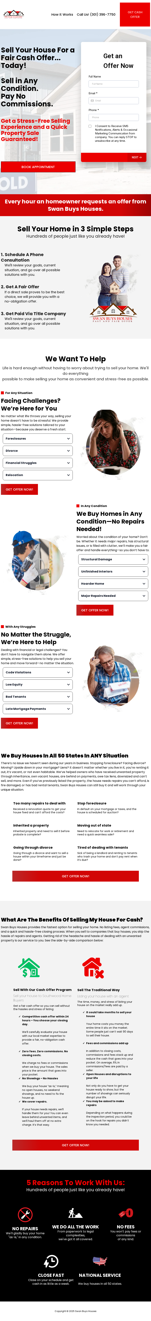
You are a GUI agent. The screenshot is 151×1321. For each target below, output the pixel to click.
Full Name (95, 76)
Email (93, 93)
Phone (94, 110)
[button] (136, 157)
